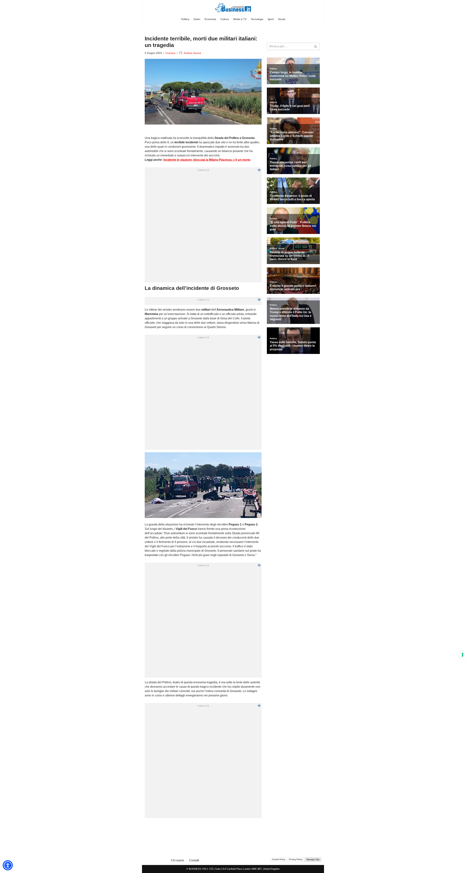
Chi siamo (177, 860)
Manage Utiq (313, 859)
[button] (8, 865)
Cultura (224, 19)
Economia (210, 19)
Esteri (197, 19)
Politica (185, 19)
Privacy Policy (295, 859)
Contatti (194, 860)
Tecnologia (257, 19)
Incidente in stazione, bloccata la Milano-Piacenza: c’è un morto (206, 159)
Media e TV (239, 19)
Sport (271, 19)
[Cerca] (316, 46)
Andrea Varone (192, 53)
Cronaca (170, 53)
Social (281, 19)
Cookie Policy (278, 859)
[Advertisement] (203, 825)
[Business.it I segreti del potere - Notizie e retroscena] (233, 7)
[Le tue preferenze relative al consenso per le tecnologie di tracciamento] (462, 654)
